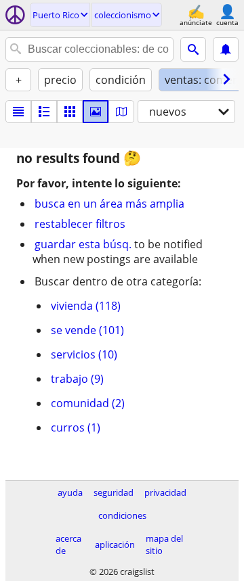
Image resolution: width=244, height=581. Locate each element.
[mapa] (121, 111)
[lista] (18, 111)
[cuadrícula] (70, 111)
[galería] (95, 111)
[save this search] (226, 49)
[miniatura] (44, 111)
